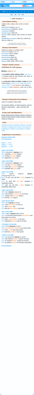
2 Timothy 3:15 (7, 224)
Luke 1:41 (5, 150)
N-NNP (11, 235)
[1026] (32, 181)
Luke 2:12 (5, 172)
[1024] (2, 181)
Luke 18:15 (23, 83)
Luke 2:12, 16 (15, 83)
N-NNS (11, 150)
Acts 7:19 (5, 211)
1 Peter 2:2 (8, 85)
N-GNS (14, 224)
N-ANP (11, 201)
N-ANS (11, 172)
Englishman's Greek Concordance (19, 127)
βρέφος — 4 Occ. (7, 144)
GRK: (3, 152)
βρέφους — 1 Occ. (7, 146)
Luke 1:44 (5, 161)
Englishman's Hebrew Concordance (13, 129)
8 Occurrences (6, 139)
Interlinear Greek (7, 125)
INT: (3, 158)
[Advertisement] (17, 267)
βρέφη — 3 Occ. (7, 143)
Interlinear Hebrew (19, 125)
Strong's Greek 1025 (8, 137)
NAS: (3, 154)
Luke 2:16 (5, 190)
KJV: (3, 156)
